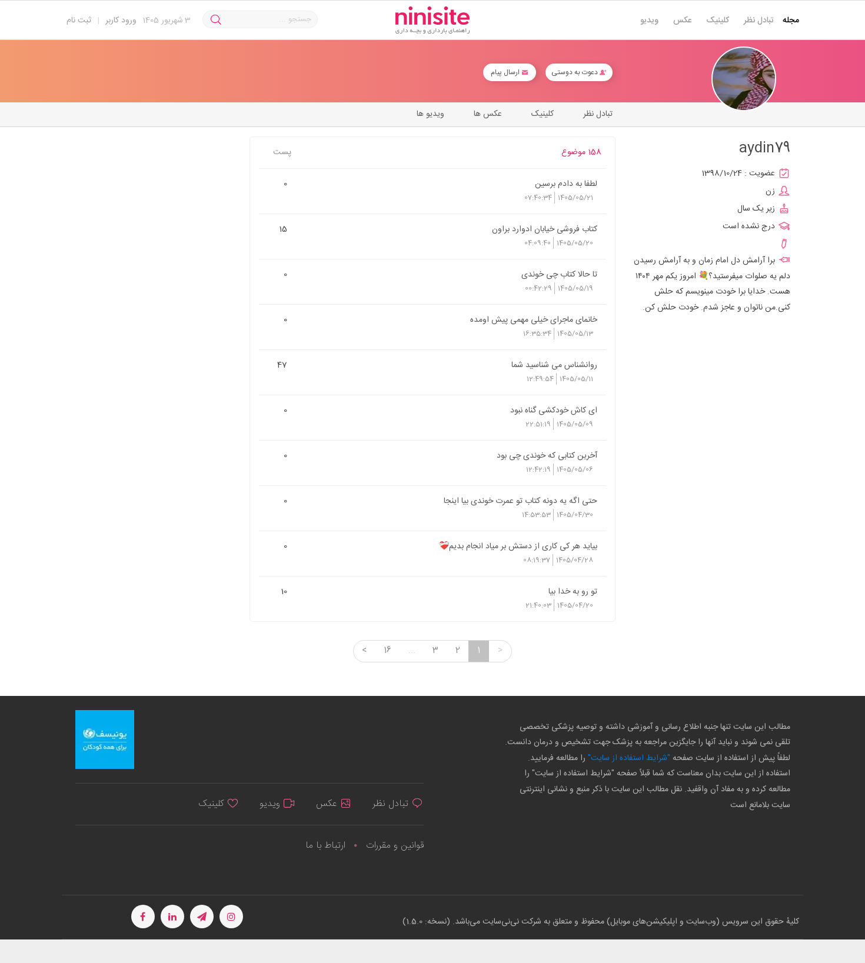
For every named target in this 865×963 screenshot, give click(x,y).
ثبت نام (78, 21)
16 (387, 651)
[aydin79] (744, 79)
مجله (791, 21)
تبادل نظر (759, 21)
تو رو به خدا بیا (572, 591)
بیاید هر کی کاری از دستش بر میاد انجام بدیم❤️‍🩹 (518, 546)
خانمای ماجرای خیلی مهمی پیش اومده (533, 319)
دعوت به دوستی (575, 72)
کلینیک (717, 21)
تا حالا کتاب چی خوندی (559, 274)
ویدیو (649, 21)
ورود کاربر (121, 21)
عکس (682, 21)
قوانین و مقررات (395, 846)
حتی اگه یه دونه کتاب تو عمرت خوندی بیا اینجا (520, 500)
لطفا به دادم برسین (566, 183)
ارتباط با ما (325, 846)
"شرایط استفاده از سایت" (627, 758)
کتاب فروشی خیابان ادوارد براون (544, 229)
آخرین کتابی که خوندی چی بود (547, 455)
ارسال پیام (506, 72)
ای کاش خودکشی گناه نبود (553, 410)
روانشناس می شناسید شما (554, 364)
